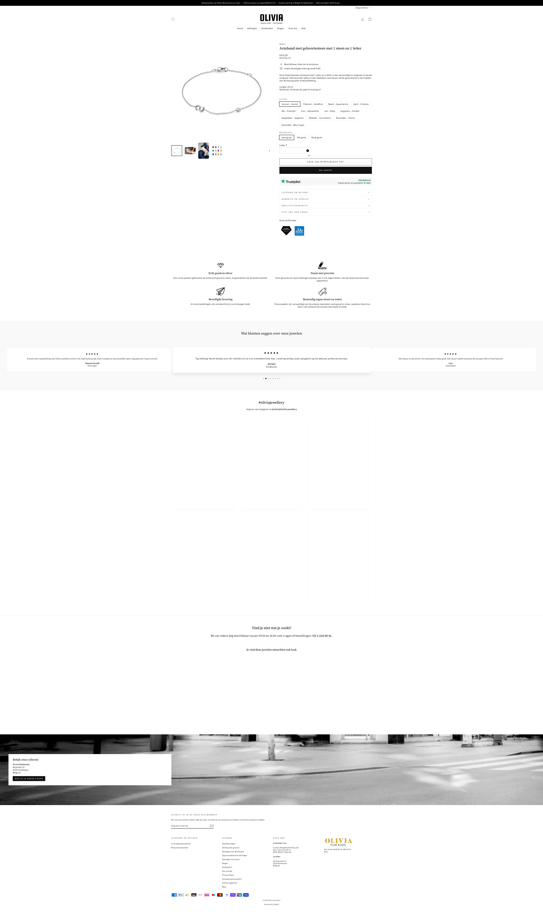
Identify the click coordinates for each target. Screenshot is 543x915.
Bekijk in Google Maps (29, 778)
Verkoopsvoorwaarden (232, 879)
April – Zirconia (361, 104)
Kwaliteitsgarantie (295, 205)
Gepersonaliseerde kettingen (234, 855)
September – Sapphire (292, 117)
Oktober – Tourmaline (320, 117)
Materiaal (286, 132)
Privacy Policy (228, 875)
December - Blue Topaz (293, 125)
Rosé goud (316, 137)
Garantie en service (295, 199)
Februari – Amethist (313, 104)
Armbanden (267, 28)
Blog (224, 886)
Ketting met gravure (231, 847)
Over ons (292, 28)
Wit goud (301, 137)
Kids (303, 28)
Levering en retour (295, 192)
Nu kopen (325, 170)
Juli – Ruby (329, 111)
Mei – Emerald (288, 111)
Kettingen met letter (231, 859)
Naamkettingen (228, 843)
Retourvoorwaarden (179, 847)
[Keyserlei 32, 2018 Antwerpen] (271, 769)
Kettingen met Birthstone (233, 851)
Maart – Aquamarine (338, 104)
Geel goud (287, 137)
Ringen (280, 28)
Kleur (283, 99)
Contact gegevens (229, 883)
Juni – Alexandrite (310, 111)
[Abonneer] (212, 826)
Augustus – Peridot (350, 111)
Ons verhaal (227, 871)
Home (240, 28)
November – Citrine (345, 117)
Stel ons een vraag (295, 212)
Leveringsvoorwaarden (181, 843)
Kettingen (252, 28)
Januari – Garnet (290, 104)
